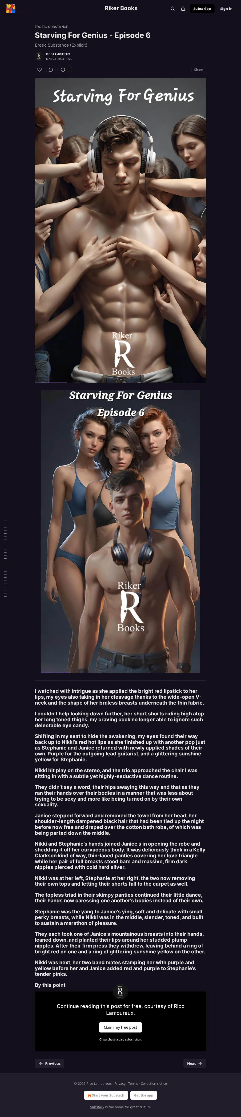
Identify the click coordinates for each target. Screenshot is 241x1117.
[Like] (39, 69)
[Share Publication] (183, 8)
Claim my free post (120, 1027)
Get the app (143, 1095)
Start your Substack (108, 1095)
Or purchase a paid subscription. (120, 1039)
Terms (133, 1083)
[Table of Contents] (5, 558)
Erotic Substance (51, 27)
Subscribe (202, 8)
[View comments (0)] (51, 69)
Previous (52, 1063)
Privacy (119, 1083)
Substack (97, 1107)
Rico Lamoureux (58, 54)
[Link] (28, 697)
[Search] (172, 8)
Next (191, 1063)
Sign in (226, 8)
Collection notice (154, 1083)
